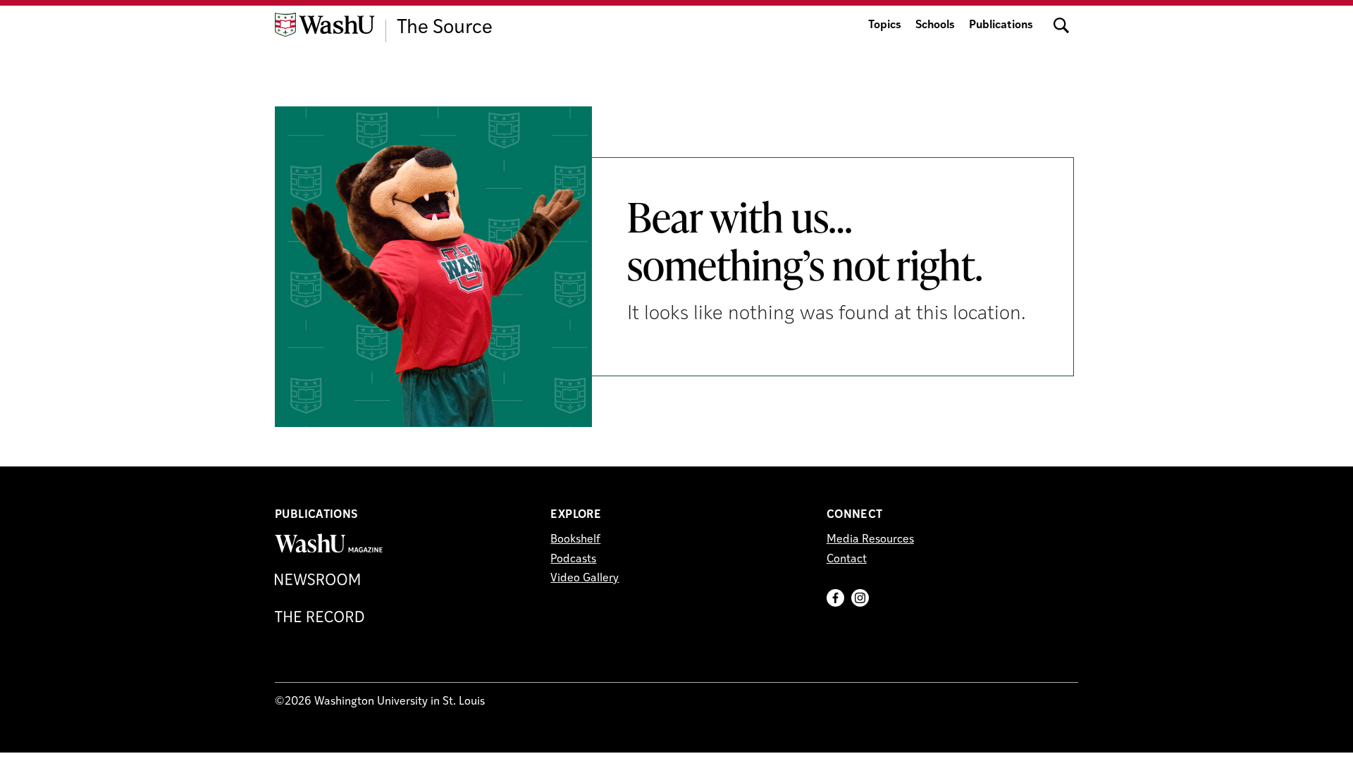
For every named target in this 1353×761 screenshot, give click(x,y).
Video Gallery (584, 578)
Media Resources (870, 539)
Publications (1001, 25)
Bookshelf (575, 539)
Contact (847, 559)
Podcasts (573, 559)
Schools (935, 25)
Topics (884, 25)
